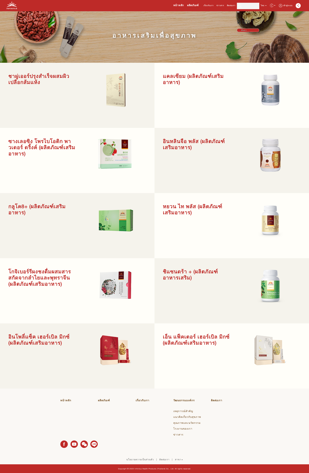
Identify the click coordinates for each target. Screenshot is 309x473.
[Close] (238, 11)
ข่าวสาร (220, 5)
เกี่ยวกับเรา (208, 5)
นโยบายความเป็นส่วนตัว (140, 459)
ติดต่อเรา (231, 5)
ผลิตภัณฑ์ (193, 5)
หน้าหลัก (178, 5)
